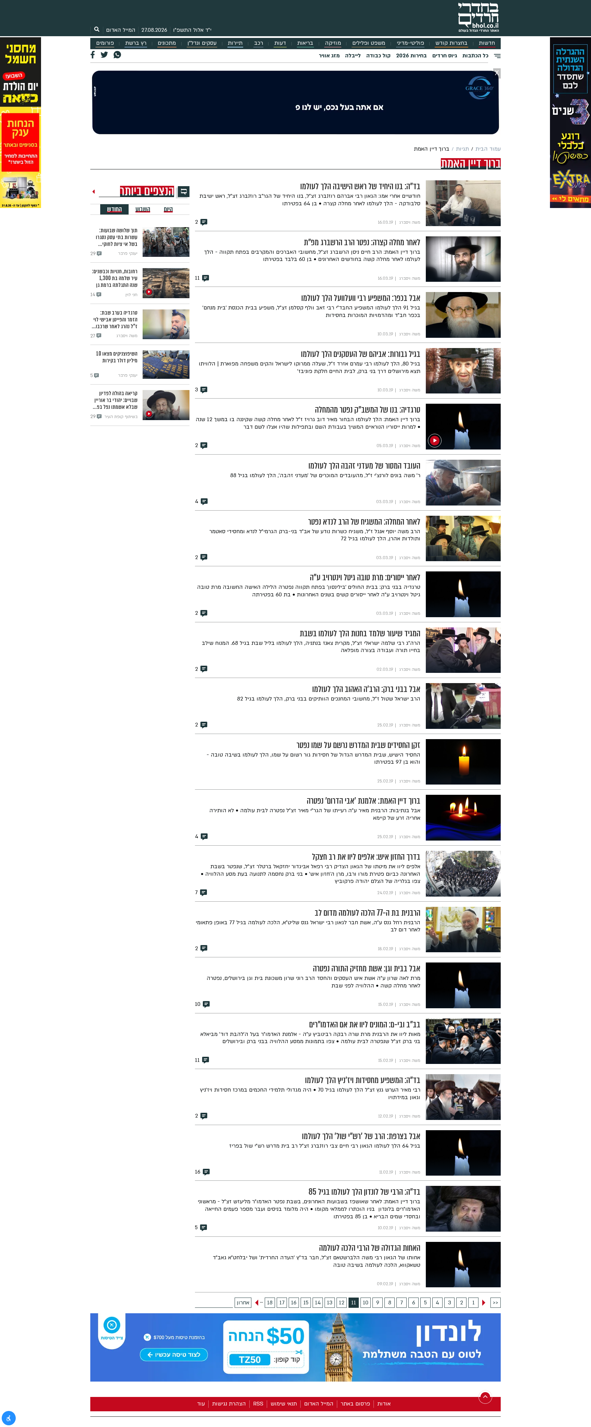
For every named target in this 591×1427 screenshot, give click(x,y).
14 (318, 1302)
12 (341, 1302)
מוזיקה (333, 43)
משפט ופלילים (368, 43)
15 (305, 1302)
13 (329, 1302)
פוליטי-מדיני (410, 43)
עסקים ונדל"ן (201, 43)
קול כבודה (378, 55)
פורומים (105, 43)
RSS (258, 1404)
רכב (258, 43)
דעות (280, 43)
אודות (384, 1404)
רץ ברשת (135, 43)
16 (294, 1302)
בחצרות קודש (451, 43)
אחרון (243, 1302)
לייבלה (353, 55)
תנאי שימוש (284, 1404)
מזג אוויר (329, 55)
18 (270, 1302)
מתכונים (167, 43)
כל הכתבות (475, 55)
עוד (201, 1404)
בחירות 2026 (411, 55)
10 (365, 1302)
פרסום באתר (355, 1404)
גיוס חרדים (444, 55)
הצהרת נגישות (229, 1404)
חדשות (487, 43)
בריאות (305, 43)
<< (495, 1302)
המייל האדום (120, 30)
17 (282, 1302)
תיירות (235, 43)
